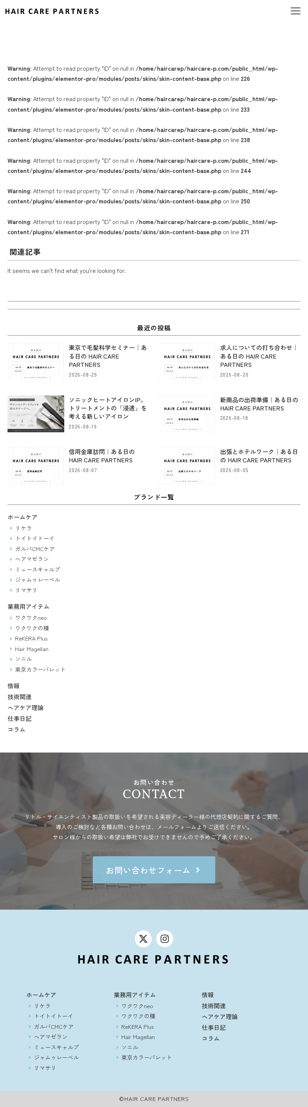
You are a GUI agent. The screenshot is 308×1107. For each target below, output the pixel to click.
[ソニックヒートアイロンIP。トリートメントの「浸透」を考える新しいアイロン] (36, 413)
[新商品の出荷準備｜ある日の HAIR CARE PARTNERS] (187, 413)
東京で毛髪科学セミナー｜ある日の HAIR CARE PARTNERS (108, 356)
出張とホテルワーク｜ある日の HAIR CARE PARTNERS (259, 455)
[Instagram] (164, 938)
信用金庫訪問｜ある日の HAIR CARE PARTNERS (102, 455)
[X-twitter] (143, 938)
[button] (295, 11)
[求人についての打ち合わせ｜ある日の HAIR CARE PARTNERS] (187, 361)
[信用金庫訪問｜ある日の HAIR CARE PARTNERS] (36, 465)
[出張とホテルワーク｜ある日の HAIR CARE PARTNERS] (187, 465)
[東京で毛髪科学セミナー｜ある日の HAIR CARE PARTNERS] (36, 361)
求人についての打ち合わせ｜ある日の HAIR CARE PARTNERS (259, 356)
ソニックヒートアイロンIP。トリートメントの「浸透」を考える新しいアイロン (108, 408)
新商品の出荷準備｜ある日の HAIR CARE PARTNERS (259, 403)
